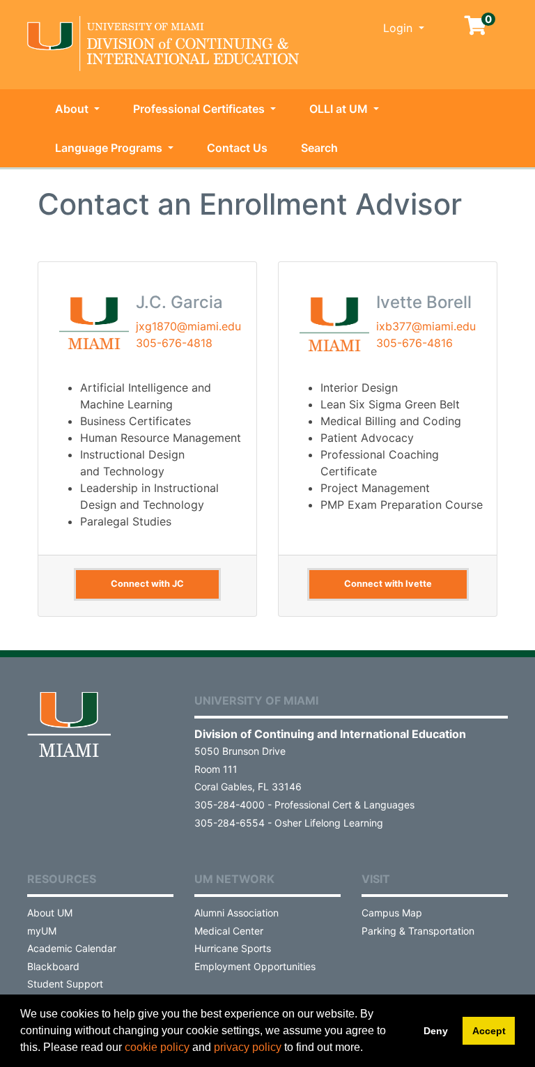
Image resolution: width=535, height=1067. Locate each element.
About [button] (73, 109)
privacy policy (247, 1047)
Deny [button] (436, 1030)
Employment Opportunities (255, 966)
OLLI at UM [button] (340, 109)
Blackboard (53, 966)
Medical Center (228, 931)
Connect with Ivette (388, 583)
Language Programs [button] (110, 148)
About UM (49, 913)
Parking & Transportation (418, 931)
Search (319, 148)
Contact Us (237, 148)
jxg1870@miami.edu (188, 326)
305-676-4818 (174, 343)
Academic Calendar (71, 948)
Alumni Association (236, 913)
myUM (41, 931)
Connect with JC (147, 583)
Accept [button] (489, 1030)
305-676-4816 (414, 343)
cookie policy (157, 1047)
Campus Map (392, 913)
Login (399, 28)
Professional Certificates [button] (200, 109)
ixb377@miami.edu (426, 326)
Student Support (65, 984)
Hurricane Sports (232, 948)
